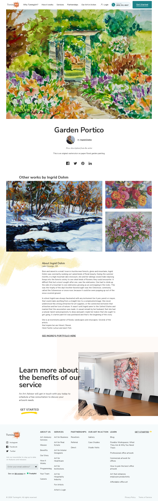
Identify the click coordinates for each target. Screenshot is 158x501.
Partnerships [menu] (72, 4)
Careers (43, 479)
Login (106, 4)
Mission (43, 445)
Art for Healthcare (59, 459)
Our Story (44, 455)
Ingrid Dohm (86, 139)
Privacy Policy (130, 497)
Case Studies (94, 442)
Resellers (75, 437)
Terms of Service (145, 497)
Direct (73, 447)
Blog (112, 437)
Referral (74, 442)
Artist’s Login (60, 490)
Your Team (44, 473)
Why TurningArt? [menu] (30, 4)
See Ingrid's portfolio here (59, 335)
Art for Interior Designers (60, 451)
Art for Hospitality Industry (59, 477)
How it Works (43, 462)
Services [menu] (60, 4)
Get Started (142, 4)
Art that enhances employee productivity (120, 475)
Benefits (44, 450)
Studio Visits (93, 447)
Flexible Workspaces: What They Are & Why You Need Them (122, 445)
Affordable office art (119, 482)
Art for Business (61, 437)
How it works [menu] (47, 4)
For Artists (59, 484)
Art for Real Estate (59, 443)
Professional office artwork (122, 453)
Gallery (91, 437)
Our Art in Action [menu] (88, 4)
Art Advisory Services (45, 438)
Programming (46, 468)
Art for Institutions (59, 467)
